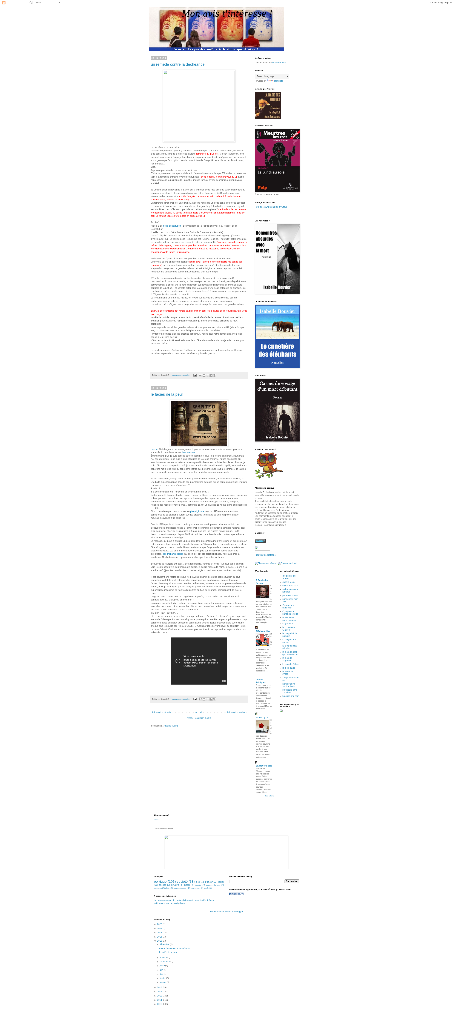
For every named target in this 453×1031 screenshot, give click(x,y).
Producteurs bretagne (265, 555)
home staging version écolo (289, 685)
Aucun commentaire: (181, 375)
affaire (168, 888)
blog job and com (290, 696)
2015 (160, 941)
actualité (175, 885)
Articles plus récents (161, 712)
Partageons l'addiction (288, 606)
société (182, 881)
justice (187, 885)
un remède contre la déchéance (178, 64)
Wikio (156, 819)
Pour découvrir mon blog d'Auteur (271, 207)
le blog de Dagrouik (287, 659)
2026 (160, 924)
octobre (163, 957)
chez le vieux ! (289, 582)
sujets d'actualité (290, 585)
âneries (162, 885)
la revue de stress (287, 672)
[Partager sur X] (207, 375)
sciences (158, 888)
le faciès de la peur (167, 394)
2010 (160, 1004)
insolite (198, 885)
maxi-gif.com (179, 903)
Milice (154, 449)
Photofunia (208, 900)
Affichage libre (263, 631)
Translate (278, 81)
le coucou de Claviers (288, 628)
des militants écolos (173, 553)
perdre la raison (290, 595)
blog (198, 882)
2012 (160, 996)
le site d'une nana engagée (289, 618)
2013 (160, 991)
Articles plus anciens (236, 712)
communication (180, 888)
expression (195, 888)
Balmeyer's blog (264, 766)
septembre (165, 961)
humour (209, 882)
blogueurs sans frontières (289, 691)
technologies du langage (290, 590)
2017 (160, 932)
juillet (162, 965)
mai (162, 974)
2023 (160, 928)
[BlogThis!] (204, 375)
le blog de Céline (290, 664)
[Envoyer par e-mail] (200, 375)
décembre (165, 944)
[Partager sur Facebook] (211, 375)
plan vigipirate (197, 511)
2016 (160, 937)
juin (162, 970)
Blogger (239, 911)
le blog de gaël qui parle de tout (290, 653)
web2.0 (207, 888)
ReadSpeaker (279, 62)
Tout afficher (269, 796)
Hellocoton (170, 828)
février (163, 978)
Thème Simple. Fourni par (222, 911)
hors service (188, 452)
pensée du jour (213, 885)
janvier (163, 982)
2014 (160, 987)
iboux (163, 828)
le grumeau (287, 623)
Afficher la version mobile (199, 718)
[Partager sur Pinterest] (214, 375)
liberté (221, 882)
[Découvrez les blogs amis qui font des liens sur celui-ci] (236, 894)
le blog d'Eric (288, 668)
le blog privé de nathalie (289, 634)
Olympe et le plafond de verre (290, 612)
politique (160, 881)
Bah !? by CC (262, 717)
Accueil (198, 712)
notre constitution (172, 225)
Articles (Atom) (171, 726)
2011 (160, 1000)
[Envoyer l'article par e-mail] (195, 375)
